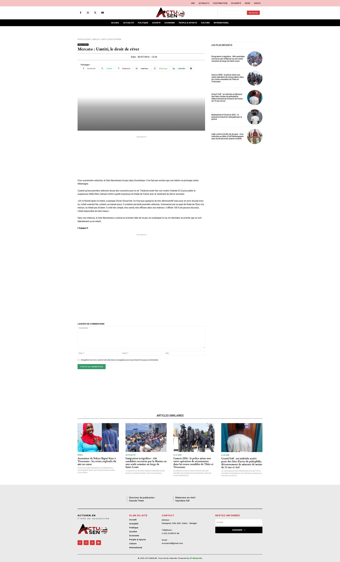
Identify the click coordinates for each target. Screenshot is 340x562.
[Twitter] (95, 13)
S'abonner (237, 530)
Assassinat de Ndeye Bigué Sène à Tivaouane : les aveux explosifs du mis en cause (97, 461)
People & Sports (84, 39)
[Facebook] (81, 13)
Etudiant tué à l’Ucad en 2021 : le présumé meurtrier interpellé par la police (226, 117)
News (80, 455)
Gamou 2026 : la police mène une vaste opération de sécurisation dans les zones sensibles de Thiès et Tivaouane (227, 78)
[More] (191, 68)
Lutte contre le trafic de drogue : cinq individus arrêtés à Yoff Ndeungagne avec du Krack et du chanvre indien (227, 136)
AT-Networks (196, 558)
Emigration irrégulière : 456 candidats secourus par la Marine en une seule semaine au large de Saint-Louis (228, 58)
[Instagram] (88, 13)
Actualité (130, 455)
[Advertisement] (141, 156)
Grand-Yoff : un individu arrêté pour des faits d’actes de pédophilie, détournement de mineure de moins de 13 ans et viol (227, 97)
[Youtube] (102, 13)
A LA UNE (177, 455)
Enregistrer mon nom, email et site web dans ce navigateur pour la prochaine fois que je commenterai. (120, 360)
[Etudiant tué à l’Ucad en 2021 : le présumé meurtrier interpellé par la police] (254, 117)
